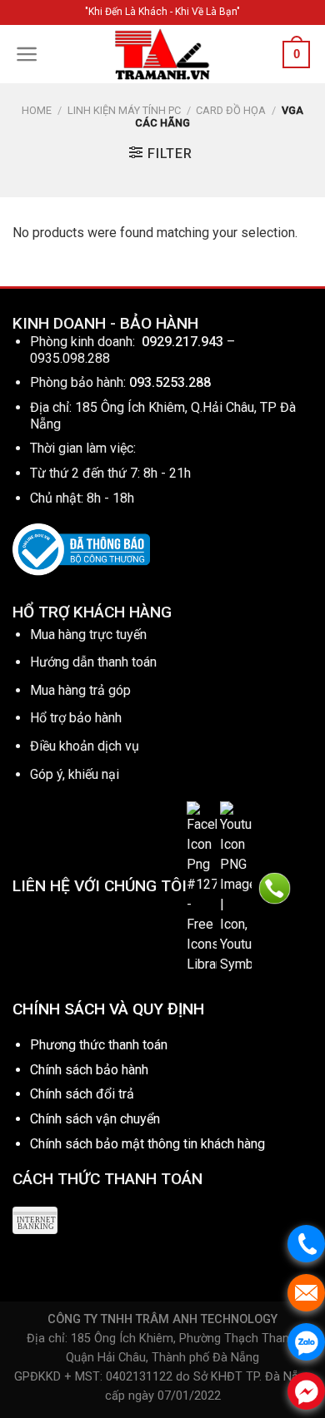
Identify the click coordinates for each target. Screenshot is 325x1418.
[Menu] (27, 54)
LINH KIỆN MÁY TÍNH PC (124, 110)
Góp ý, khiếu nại (74, 774)
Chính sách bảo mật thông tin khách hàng (147, 1144)
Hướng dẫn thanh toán (93, 662)
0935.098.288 (70, 358)
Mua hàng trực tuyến (88, 634)
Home (37, 110)
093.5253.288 (170, 382)
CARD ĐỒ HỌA (231, 110)
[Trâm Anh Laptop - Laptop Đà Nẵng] (162, 54)
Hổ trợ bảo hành (76, 718)
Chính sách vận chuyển (95, 1119)
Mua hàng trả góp (80, 690)
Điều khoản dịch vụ (84, 746)
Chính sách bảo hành (89, 1070)
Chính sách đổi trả (82, 1094)
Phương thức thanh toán (99, 1045)
